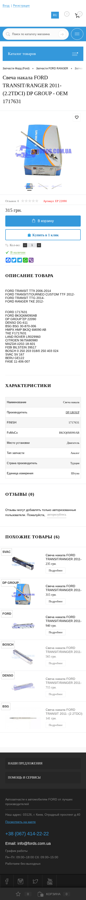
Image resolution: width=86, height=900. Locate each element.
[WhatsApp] (25, 260)
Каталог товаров (22, 53)
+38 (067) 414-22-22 (27, 833)
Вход (6, 5)
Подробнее (56, 570)
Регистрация (21, 5)
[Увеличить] (43, 150)
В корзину (46, 221)
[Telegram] (19, 260)
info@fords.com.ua (34, 843)
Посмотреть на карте (20, 822)
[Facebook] (8, 260)
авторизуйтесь (56, 514)
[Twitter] (14, 260)
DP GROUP (72, 412)
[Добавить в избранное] (77, 117)
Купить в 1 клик (45, 235)
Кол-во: (15, 245)
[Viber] (31, 260)
